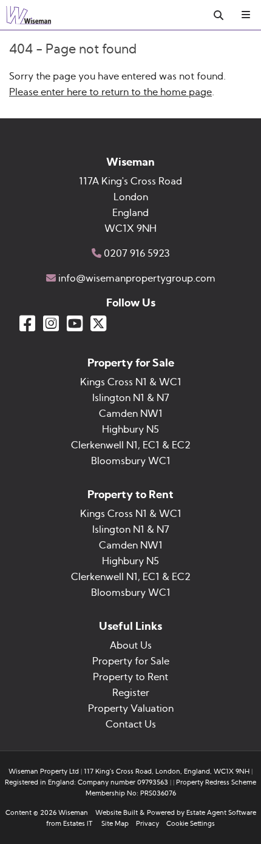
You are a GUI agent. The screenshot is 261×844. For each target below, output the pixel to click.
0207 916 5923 (137, 253)
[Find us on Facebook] (27, 323)
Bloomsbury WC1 (131, 461)
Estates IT (77, 823)
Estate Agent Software (221, 812)
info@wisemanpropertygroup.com (136, 278)
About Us (131, 645)
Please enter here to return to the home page (110, 92)
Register (130, 693)
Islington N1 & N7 (130, 398)
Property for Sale (130, 661)
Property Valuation (131, 709)
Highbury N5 (130, 429)
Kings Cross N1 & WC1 (130, 382)
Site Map (115, 823)
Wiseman (73, 812)
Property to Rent (130, 677)
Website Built (116, 812)
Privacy (147, 823)
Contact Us (131, 724)
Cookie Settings (190, 823)
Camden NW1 (131, 414)
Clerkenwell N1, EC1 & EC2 (131, 445)
